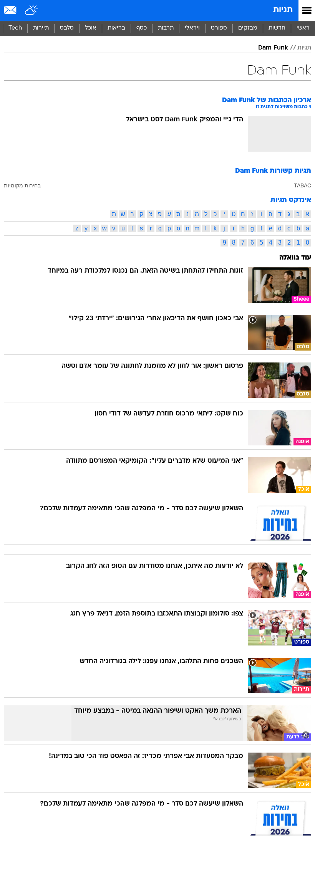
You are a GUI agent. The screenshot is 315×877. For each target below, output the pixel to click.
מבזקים (247, 28)
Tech (15, 28)
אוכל (90, 28)
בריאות (116, 28)
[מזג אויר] (31, 10)
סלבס (67, 28)
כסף (141, 28)
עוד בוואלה (295, 258)
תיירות (41, 28)
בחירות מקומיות (22, 185)
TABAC (302, 185)
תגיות (283, 10)
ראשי (303, 28)
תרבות (166, 28)
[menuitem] (277, 28)
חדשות (277, 28)
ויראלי (192, 28)
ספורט (219, 28)
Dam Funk (273, 48)
